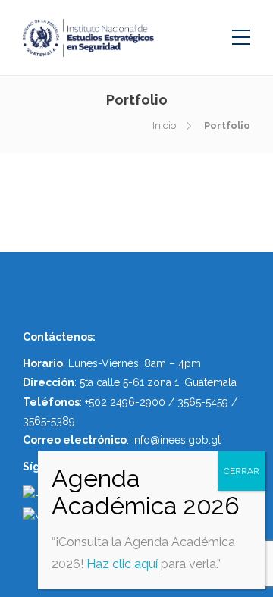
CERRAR (241, 471)
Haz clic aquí (122, 564)
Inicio (164, 125)
